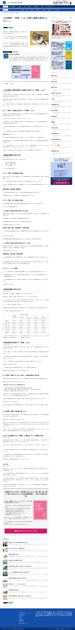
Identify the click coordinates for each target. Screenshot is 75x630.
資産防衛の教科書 (7, 12)
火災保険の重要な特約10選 (13, 589)
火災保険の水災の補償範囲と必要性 (15, 560)
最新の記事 (16, 51)
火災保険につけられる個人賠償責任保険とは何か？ (18, 542)
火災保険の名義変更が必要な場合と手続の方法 (17, 578)
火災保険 (18, 12)
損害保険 (13, 12)
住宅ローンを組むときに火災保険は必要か (16, 548)
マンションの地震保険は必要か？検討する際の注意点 (18, 572)
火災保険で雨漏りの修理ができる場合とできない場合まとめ (20, 566)
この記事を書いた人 (7, 51)
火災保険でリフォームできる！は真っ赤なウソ (17, 584)
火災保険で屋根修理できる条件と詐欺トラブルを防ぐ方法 (19, 595)
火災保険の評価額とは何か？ (14, 554)
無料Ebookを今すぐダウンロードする (26, 531)
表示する (11, 83)
